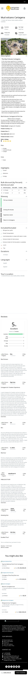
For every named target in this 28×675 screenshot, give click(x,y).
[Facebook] (9, 667)
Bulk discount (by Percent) (11, 182)
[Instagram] (11, 667)
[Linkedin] (14, 667)
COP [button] (25, 1)
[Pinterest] (19, 667)
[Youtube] (16, 667)
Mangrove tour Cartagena (9, 603)
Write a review (5, 547)
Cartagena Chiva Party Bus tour (10, 575)
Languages (5, 260)
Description (5, 56)
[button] (24, 8)
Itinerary (4, 196)
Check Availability (20, 672)
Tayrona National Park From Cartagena (12, 564)
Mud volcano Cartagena (7, 112)
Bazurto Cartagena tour (8, 586)
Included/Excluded (8, 228)
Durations (5, 251)
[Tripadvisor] (6, 667)
